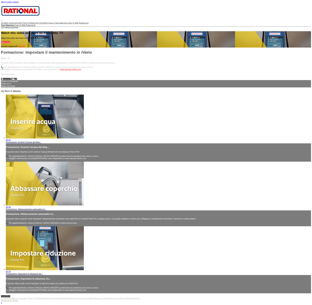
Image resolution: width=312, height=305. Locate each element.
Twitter (30, 298)
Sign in (21, 46)
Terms (76, 298)
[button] (2, 21)
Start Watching (61, 23)
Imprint (48, 298)
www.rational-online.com (70, 69)
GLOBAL (5, 23)
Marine (4, 58)
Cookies (90, 298)
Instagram (14, 298)
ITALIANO (43, 23)
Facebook (5, 79)
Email (14, 79)
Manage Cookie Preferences (106, 298)
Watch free (5, 42)
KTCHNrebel (39, 298)
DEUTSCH (23, 23)
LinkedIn (23, 298)
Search (51, 23)
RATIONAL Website (60, 298)
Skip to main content (10, 2)
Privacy (82, 298)
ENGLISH (13, 23)
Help (71, 298)
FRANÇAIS (34, 23)
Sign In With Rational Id (78, 23)
